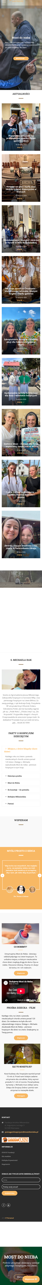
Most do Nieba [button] (14, 783)
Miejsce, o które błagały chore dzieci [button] (20, 750)
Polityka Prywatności (10, 1160)
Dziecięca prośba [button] (15, 776)
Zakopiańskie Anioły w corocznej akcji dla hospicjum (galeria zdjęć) (21, 342)
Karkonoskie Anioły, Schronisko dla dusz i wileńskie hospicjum (21, 394)
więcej (19, 147)
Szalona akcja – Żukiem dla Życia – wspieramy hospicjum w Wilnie (21, 445)
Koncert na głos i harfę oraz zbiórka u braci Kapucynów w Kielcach (21, 189)
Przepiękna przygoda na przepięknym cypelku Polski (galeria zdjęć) (21, 138)
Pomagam (21, 1096)
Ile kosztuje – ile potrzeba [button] (18, 790)
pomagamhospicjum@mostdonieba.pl (21, 1132)
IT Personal (9, 1218)
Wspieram (20, 58)
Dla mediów (6, 1156)
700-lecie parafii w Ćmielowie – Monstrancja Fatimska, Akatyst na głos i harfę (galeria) (21, 291)
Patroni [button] (11, 803)
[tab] (21, 750)
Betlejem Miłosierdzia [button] (17, 797)
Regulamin (6, 1164)
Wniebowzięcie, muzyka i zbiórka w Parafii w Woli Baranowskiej (21, 241)
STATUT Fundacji (8, 1152)
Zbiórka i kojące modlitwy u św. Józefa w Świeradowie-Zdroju (21, 546)
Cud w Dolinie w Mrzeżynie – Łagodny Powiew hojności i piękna (21, 494)
